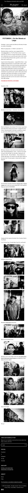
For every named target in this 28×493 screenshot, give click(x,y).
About (2, 476)
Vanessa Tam (20, 183)
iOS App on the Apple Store (7, 467)
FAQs (2, 479)
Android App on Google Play (7, 469)
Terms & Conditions (22, 485)
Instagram (3, 456)
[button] (2, 5)
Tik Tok (2, 458)
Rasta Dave (8, 322)
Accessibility (13, 487)
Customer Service (19, 487)
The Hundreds (7, 485)
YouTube (3, 460)
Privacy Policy (7, 487)
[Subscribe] (25, 445)
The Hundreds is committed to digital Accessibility (11, 482)
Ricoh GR (6, 52)
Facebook (3, 452)
